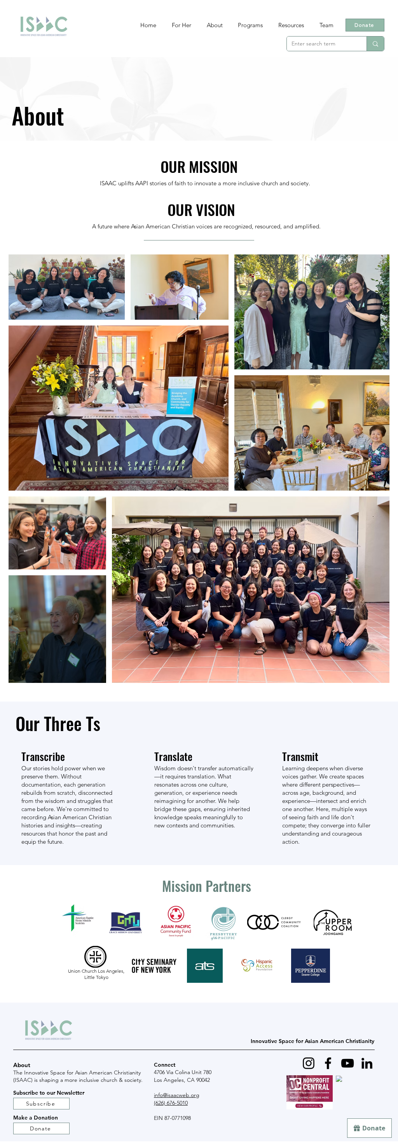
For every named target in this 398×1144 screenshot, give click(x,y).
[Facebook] (328, 1063)
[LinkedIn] (367, 1063)
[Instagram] (308, 1063)
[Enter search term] (375, 44)
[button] (250, 25)
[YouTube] (347, 1063)
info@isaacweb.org (176, 1095)
